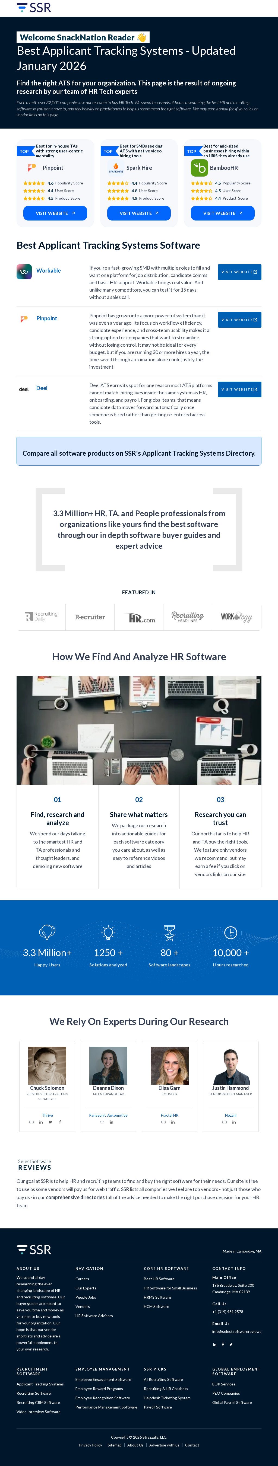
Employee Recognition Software (102, 1397)
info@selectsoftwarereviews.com (240, 1331)
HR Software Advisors (94, 1315)
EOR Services (223, 1384)
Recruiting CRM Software (38, 1402)
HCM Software (156, 1306)
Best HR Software (159, 1278)
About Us (135, 1445)
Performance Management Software (106, 1407)
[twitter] (231, 1344)
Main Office (224, 1277)
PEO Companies (226, 1393)
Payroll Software (158, 1407)
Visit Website (237, 272)
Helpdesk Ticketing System (167, 1397)
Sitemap (115, 1445)
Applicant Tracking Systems (40, 1384)
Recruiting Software (34, 1393)
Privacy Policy (90, 1445)
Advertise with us (164, 1445)
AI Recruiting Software (163, 1379)
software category (144, 842)
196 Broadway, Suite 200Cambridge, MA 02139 (233, 1288)
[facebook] (223, 1344)
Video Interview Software (39, 1411)
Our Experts (85, 1288)
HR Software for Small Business (170, 1288)
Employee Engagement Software (103, 1379)
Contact (192, 1445)
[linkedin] (215, 1344)
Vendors (82, 1306)
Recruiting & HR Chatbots (166, 1388)
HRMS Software (157, 1297)
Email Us (221, 1323)
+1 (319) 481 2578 (227, 1311)
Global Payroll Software (232, 1402)
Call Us (219, 1303)
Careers (82, 1278)
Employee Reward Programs (99, 1388)
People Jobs (85, 1297)
